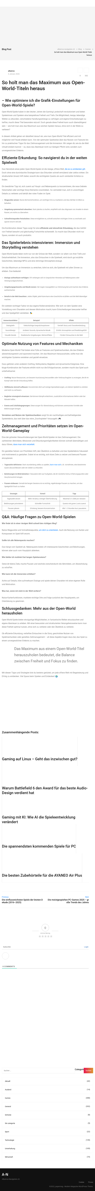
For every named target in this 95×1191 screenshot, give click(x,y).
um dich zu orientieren (48, 530)
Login (86, 947)
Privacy (90, 1182)
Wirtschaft (47, 1157)
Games (47, 1098)
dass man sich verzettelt (23, 444)
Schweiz (47, 1115)
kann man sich (55, 465)
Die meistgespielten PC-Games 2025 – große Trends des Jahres (68, 901)
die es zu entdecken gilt (75, 169)
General (47, 1106)
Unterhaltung (47, 1148)
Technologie (47, 1140)
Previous (5, 897)
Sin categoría (47, 1123)
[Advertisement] (47, 29)
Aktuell (47, 1081)
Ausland (47, 1089)
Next (87, 897)
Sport (47, 1132)
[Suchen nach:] (38, 1070)
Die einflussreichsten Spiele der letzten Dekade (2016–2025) (22, 901)
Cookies (81, 1182)
